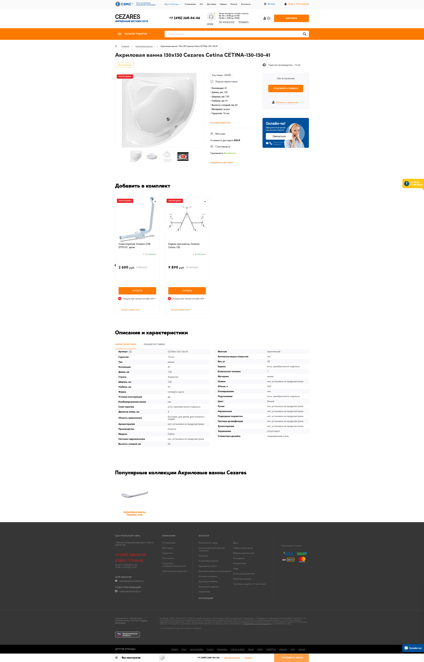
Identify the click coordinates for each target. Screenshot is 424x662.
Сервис (223, 4)
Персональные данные (174, 571)
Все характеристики (220, 122)
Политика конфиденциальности (174, 564)
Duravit (210, 649)
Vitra (293, 649)
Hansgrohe (222, 649)
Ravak (251, 649)
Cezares (144, 621)
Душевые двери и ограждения (215, 571)
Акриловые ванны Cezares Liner (134, 513)
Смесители (204, 591)
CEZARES (131, 18)
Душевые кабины (208, 581)
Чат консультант (227, 22)
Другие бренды (171, 4)
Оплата (233, 4)
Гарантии (167, 553)
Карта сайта (120, 623)
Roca (184, 649)
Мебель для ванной (243, 553)
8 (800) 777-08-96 (129, 561)
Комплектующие (242, 578)
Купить (137, 290)
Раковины (238, 558)
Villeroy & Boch (238, 649)
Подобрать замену (285, 88)
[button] (115, 265)
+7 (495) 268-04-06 (184, 18)
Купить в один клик (130, 310)
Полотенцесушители (244, 573)
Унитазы (203, 555)
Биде (235, 568)
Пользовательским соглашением (257, 624)
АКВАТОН (271, 649)
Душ (235, 542)
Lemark (301, 649)
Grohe (260, 649)
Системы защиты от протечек (249, 584)
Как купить (168, 558)
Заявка (248, 658)
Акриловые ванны (209, 560)
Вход (290, 4)
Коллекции (206, 598)
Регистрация (302, 4)
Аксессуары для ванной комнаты (212, 549)
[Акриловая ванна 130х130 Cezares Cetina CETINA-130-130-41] (162, 658)
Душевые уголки (208, 566)
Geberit (174, 649)
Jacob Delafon (196, 649)
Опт (201, 4)
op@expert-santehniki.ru (130, 591)
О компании (190, 4)
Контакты (245, 4)
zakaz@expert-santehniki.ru (131, 581)
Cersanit (283, 649)
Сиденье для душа (243, 548)
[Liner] (134, 494)
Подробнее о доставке (221, 162)
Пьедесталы (239, 563)
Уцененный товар (208, 542)
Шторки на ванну (208, 576)
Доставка (211, 4)
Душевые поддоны (209, 586)
